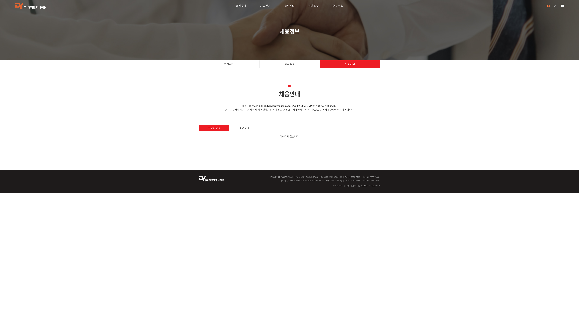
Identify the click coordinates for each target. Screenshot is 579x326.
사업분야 (265, 6)
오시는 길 (337, 6)
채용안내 (350, 64)
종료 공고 (244, 128)
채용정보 (313, 6)
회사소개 (241, 6)
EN (555, 6)
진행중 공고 (214, 128)
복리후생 (289, 64)
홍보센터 (289, 6)
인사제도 (229, 64)
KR (548, 6)
